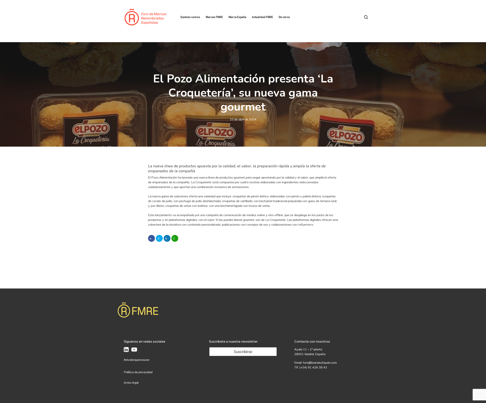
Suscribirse (243, 352)
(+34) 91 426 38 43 (313, 367)
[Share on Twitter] (159, 238)
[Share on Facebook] (151, 238)
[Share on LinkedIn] (167, 238)
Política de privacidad (138, 372)
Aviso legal (131, 382)
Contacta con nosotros (312, 341)
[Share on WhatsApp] (174, 238)
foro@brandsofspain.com (320, 362)
